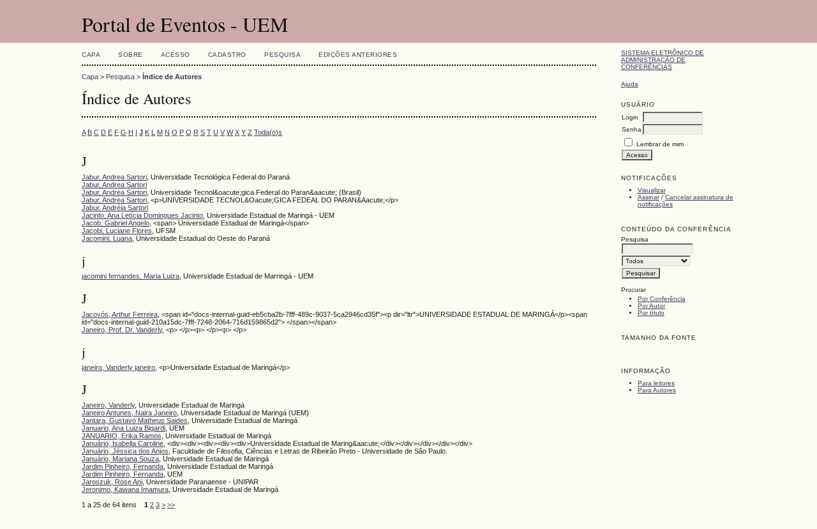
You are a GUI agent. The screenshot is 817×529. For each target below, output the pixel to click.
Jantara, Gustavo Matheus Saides (135, 420)
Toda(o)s (268, 132)
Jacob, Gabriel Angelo (115, 223)
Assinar (648, 197)
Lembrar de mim (660, 144)
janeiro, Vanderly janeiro (118, 367)
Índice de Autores (172, 76)
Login (630, 117)
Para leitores (656, 383)
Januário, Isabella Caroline (122, 443)
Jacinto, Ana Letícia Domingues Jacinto (142, 215)
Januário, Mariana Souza (120, 459)
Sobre (130, 54)
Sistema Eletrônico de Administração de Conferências (662, 59)
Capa (91, 54)
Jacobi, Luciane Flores (117, 230)
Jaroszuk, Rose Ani (112, 482)
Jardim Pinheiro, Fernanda (122, 466)
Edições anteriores (358, 54)
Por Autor (651, 305)
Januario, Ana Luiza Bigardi (123, 428)
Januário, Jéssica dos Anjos (125, 451)
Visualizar (652, 190)
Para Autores (657, 390)
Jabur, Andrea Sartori (114, 177)
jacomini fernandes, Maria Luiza (130, 276)
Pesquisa (282, 54)
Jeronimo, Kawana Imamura (125, 489)
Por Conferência (662, 298)
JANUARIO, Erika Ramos (121, 436)
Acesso (175, 54)
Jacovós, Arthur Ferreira (120, 314)
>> (171, 505)
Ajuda (629, 84)
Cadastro (227, 54)
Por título (651, 312)
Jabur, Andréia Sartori (115, 207)
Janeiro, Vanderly (108, 405)
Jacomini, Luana (107, 238)
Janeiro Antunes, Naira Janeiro (129, 413)
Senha (631, 129)
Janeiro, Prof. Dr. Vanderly (122, 330)
